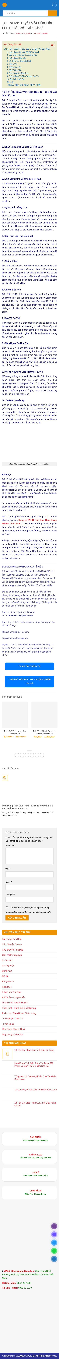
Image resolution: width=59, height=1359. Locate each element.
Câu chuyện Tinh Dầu (12, 950)
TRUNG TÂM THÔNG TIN (29, 666)
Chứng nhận (8, 965)
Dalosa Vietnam (41, 33)
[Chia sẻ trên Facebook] (22, 755)
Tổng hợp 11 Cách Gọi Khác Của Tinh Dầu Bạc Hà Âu (35, 1077)
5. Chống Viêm (13, 64)
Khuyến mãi (8, 981)
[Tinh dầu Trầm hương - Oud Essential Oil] (15, 715)
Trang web (10, 894)
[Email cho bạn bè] (32, 755)
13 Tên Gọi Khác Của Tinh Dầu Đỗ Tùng (34, 1050)
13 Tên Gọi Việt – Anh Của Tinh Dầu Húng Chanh (35, 1104)
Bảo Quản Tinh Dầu (11, 939)
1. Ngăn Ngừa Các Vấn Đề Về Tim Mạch (23, 52)
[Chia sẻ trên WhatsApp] (17, 755)
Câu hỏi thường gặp (12, 955)
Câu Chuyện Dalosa (12, 944)
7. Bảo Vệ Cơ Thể (14, 70)
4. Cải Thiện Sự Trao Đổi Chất (19, 61)
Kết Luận (10, 82)
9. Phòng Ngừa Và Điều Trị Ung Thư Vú (23, 76)
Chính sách (7, 960)
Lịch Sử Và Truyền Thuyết (15, 1002)
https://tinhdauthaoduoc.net (15, 638)
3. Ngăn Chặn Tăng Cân (16, 58)
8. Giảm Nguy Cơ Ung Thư (17, 73)
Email (8, 882)
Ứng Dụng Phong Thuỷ (13, 1029)
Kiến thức (7, 987)
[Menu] (4, 5)
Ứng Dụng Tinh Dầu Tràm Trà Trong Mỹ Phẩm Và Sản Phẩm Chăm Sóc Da (27, 807)
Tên (7, 869)
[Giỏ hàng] (54, 5)
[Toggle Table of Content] (51, 45)
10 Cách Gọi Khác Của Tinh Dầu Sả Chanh (35, 1089)
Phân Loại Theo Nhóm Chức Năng (19, 1013)
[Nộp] (52, 13)
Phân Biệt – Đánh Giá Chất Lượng (19, 1008)
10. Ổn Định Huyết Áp (15, 79)
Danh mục (7, 971)
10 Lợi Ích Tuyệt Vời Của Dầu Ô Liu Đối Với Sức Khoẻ (27, 49)
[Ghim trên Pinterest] (37, 755)
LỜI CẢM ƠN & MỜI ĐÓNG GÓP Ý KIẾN (23, 85)
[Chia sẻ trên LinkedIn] (42, 755)
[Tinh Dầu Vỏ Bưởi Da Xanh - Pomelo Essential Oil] (44, 715)
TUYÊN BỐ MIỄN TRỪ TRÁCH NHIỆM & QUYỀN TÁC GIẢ (29, 681)
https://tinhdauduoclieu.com (15, 632)
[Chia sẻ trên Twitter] (27, 755)
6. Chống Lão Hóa (14, 67)
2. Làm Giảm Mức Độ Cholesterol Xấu (22, 55)
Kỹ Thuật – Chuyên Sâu (13, 997)
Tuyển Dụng (8, 1024)
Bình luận (10, 845)
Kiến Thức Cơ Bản (11, 992)
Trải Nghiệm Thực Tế (12, 1018)
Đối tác (5, 976)
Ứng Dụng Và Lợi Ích (12, 1034)
